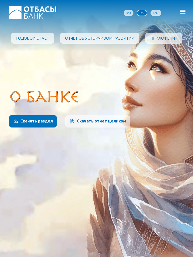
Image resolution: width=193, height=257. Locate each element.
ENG (156, 13)
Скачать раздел (36, 121)
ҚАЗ (128, 13)
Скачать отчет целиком (101, 121)
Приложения (163, 38)
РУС (142, 13)
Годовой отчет (32, 38)
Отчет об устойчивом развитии (99, 38)
